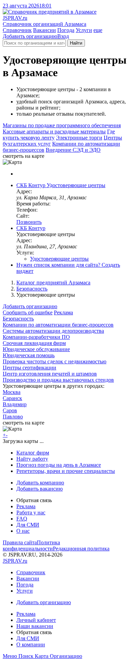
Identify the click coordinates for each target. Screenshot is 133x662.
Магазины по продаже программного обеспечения (62, 125)
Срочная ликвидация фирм (34, 343)
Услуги (84, 30)
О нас (23, 531)
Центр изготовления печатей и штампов (50, 374)
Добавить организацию (30, 36)
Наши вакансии (34, 626)
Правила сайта (20, 542)
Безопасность (31, 289)
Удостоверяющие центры (59, 259)
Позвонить (29, 222)
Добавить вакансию (39, 489)
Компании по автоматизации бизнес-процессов (58, 325)
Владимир (15, 404)
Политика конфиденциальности (31, 545)
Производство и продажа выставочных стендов (58, 380)
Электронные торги (79, 137)
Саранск (12, 398)
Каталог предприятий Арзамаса (53, 282)
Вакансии (44, 30)
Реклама (63, 312)
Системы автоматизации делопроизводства (53, 331)
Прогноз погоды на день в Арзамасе (58, 465)
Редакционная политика (81, 548)
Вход (63, 36)
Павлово (13, 416)
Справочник (17, 30)
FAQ (21, 519)
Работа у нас (30, 512)
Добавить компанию (40, 482)
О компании (30, 644)
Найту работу (32, 459)
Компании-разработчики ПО (36, 337)
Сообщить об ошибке (28, 312)
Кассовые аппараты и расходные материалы (54, 131)
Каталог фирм (32, 453)
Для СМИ (27, 525)
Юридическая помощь (29, 355)
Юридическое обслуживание (36, 349)
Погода (65, 30)
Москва (11, 392)
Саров (10, 410)
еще (97, 30)
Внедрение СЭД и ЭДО (73, 150)
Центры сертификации (29, 367)
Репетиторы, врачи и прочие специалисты (65, 471)
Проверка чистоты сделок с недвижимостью (54, 361)
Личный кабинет (36, 620)
